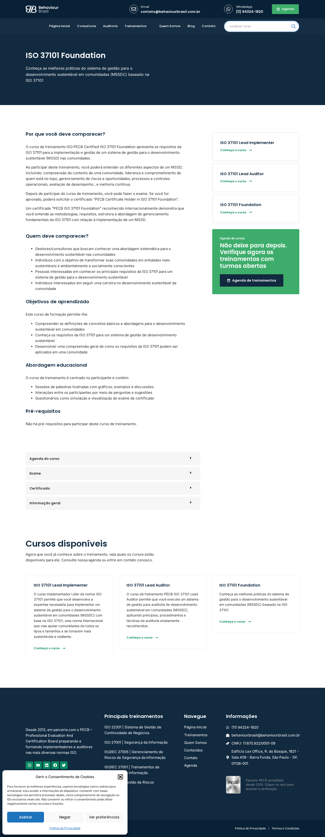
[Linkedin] (46, 765)
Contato (209, 26)
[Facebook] (55, 765)
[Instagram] (29, 765)
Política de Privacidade (64, 828)
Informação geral (45, 503)
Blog (191, 26)
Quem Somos (169, 26)
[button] (120, 776)
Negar (65, 817)
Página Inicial (59, 26)
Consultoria (86, 26)
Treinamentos (136, 26)
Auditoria (110, 26)
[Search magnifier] (293, 26)
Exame (35, 473)
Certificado (40, 488)
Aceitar (25, 817)
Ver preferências (104, 817)
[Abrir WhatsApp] (313, 825)
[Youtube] (38, 765)
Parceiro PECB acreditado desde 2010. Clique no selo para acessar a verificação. (270, 784)
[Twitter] (64, 765)
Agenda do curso (44, 458)
